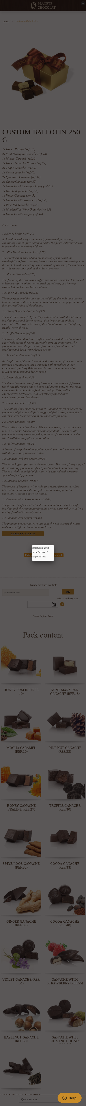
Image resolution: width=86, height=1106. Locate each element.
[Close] (54, 545)
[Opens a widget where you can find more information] (69, 1098)
